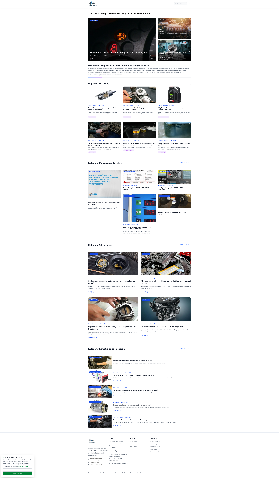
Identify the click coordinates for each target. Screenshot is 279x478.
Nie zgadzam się (17, 470)
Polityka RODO (122, 472)
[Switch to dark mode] (189, 3)
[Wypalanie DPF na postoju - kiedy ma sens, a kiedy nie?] (122, 39)
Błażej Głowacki (162, 105)
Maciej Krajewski (92, 105)
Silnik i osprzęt (117, 3)
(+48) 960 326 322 (94, 462)
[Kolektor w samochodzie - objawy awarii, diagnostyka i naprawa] (174, 28)
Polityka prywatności (107, 472)
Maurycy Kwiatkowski (128, 105)
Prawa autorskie (98, 472)
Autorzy (132, 438)
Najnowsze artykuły (109, 3)
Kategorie (153, 438)
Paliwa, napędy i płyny (126, 3)
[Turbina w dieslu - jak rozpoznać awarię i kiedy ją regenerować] (174, 50)
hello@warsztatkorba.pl (96, 464)
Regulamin (90, 472)
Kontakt (115, 472)
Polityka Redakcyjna (131, 472)
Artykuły (112, 438)
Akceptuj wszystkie (17, 473)
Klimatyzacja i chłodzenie (137, 3)
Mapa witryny (140, 472)
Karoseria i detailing (162, 3)
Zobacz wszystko (184, 83)
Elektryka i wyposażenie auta (150, 3)
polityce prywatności (23, 466)
